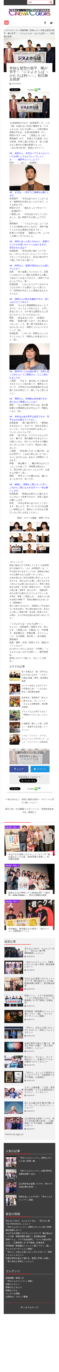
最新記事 (10, 941)
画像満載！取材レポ (12, 827)
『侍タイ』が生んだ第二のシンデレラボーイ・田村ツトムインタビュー (39, 1030)
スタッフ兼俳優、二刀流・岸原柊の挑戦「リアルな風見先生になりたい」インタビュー (39, 1089)
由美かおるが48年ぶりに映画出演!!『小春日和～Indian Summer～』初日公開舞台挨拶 (29, 893)
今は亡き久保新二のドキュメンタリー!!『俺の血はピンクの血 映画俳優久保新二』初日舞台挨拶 (29, 856)
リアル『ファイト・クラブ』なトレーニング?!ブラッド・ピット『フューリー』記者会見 (35, 738)
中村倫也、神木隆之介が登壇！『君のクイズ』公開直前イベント (28, 929)
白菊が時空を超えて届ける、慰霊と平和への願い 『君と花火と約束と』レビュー (39, 1045)
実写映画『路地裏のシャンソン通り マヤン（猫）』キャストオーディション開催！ (39, 1013)
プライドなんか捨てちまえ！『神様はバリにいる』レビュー (35, 714)
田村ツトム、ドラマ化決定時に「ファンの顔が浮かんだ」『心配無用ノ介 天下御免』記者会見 (39, 999)
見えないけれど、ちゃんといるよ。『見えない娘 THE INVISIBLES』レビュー (39, 950)
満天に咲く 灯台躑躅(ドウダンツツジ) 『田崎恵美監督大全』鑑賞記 (29, 810)
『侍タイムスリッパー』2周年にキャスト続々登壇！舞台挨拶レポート (39, 964)
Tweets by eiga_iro (13, 1134)
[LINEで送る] (36, 89)
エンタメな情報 (13, 1293)
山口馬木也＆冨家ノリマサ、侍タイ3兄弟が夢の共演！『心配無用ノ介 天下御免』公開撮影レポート (39, 1122)
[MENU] (6, 23)
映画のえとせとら (14, 1287)
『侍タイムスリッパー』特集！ (20, 1281)
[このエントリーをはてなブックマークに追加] (39, 89)
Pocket (30, 89)
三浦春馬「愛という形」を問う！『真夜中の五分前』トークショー (35, 726)
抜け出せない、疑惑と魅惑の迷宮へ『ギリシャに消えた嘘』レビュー (31, 801)
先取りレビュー (13, 1284)
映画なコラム (12, 1290)
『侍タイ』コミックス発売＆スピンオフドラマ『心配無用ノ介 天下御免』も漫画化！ (39, 1074)
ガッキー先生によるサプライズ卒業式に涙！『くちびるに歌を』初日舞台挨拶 (35, 688)
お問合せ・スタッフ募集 (17, 1296)
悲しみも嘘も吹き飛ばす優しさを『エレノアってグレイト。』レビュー (39, 1105)
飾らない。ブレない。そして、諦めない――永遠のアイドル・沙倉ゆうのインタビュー (39, 1059)
